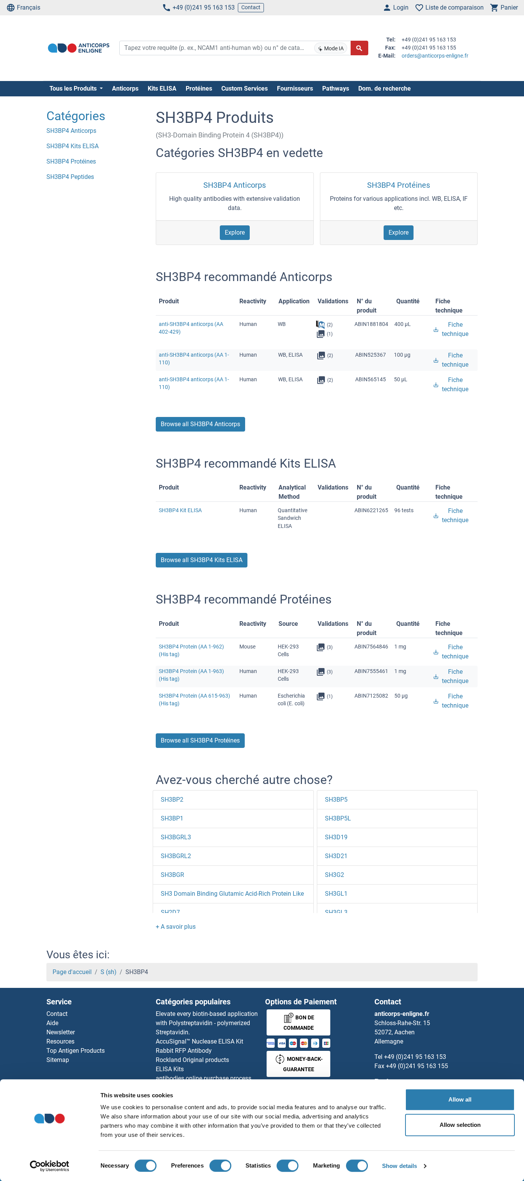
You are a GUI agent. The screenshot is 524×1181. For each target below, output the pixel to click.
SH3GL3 (336, 912)
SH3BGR (172, 874)
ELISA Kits (170, 1069)
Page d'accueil (72, 972)
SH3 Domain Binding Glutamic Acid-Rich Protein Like (232, 893)
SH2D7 (170, 912)
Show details (399, 1166)
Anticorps (125, 88)
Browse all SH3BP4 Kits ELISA (201, 560)
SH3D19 (336, 837)
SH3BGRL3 (176, 837)
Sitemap (57, 1060)
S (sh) (109, 972)
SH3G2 (334, 874)
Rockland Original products (192, 1060)
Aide (52, 1023)
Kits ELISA (162, 88)
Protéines (199, 88)
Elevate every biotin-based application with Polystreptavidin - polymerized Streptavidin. (207, 1023)
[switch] (220, 1165)
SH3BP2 (172, 799)
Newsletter (60, 1032)
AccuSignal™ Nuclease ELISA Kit (199, 1041)
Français (28, 7)
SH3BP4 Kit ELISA (180, 510)
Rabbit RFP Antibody (184, 1050)
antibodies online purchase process (203, 1078)
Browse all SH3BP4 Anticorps (200, 424)
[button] (176, 926)
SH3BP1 (172, 818)
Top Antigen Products (75, 1050)
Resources (60, 1041)
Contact (250, 7)
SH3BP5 (336, 799)
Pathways (335, 88)
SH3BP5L (338, 818)
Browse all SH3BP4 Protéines (200, 740)
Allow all (459, 1099)
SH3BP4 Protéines (398, 185)
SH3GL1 (336, 893)
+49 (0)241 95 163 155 (417, 1066)
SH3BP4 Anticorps (234, 185)
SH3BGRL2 (176, 856)
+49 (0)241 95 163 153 (204, 7)
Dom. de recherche (384, 88)
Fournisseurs (295, 88)
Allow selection (460, 1124)
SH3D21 (336, 856)
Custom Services (244, 88)
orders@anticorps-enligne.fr (435, 56)
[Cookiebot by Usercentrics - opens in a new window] (49, 1166)
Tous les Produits (73, 88)
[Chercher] (359, 48)
